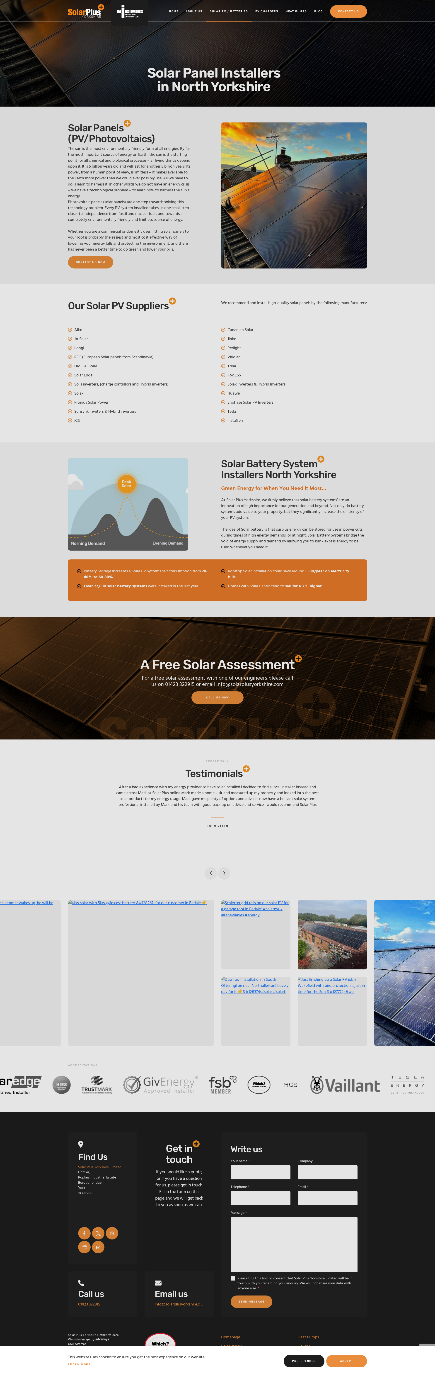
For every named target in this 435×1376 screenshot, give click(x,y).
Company (305, 1161)
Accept (346, 1361)
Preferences (304, 1361)
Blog (318, 11)
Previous (211, 873)
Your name (240, 1161)
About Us (194, 11)
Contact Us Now (90, 262)
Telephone (240, 1187)
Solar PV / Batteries (229, 11)
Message (239, 1213)
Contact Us (348, 11)
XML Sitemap (77, 1344)
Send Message (251, 1301)
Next (224, 873)
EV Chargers (266, 11)
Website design (79, 1339)
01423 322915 (180, 684)
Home (173, 11)
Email (303, 1187)
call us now (217, 697)
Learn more (79, 1364)
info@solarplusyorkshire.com (250, 684)
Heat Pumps (296, 11)
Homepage (230, 1337)
